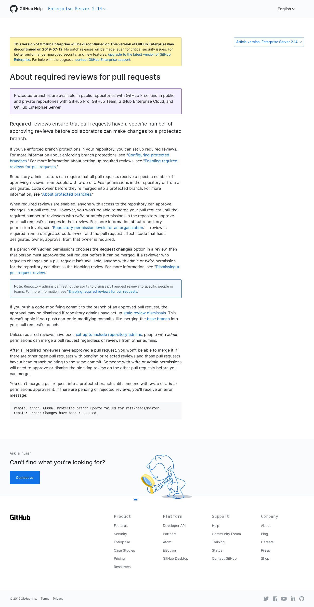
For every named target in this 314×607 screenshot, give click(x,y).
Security (120, 534)
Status (217, 550)
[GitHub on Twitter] (266, 598)
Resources (122, 567)
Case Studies (124, 550)
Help (215, 525)
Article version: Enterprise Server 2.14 (267, 42)
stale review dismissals (144, 312)
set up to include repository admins (109, 334)
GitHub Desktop (175, 558)
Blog (264, 534)
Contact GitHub (224, 558)
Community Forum (226, 534)
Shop (265, 558)
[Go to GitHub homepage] (20, 519)
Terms (45, 598)
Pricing (119, 558)
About (266, 525)
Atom (167, 542)
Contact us (25, 477)
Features (121, 525)
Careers (267, 542)
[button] (77, 9)
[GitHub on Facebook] (275, 598)
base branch (158, 318)
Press (265, 550)
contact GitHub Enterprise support (102, 59)
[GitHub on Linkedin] (293, 598)
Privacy (58, 598)
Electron (169, 550)
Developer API (174, 525)
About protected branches (66, 194)
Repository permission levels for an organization (98, 227)
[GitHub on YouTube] (284, 599)
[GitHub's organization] (301, 598)
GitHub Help (31, 8)
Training (218, 542)
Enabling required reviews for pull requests (103, 291)
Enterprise (122, 542)
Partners (169, 534)
